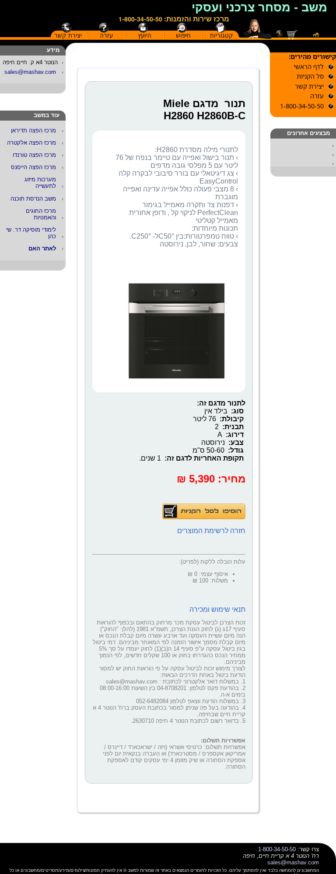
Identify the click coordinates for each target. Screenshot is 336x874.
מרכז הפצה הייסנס (33, 167)
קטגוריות (221, 35)
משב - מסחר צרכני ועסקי (259, 7)
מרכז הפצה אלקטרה (31, 142)
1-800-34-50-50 (140, 18)
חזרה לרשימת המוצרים (211, 530)
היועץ (144, 35)
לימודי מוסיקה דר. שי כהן (31, 232)
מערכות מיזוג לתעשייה (40, 182)
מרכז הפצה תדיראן (33, 130)
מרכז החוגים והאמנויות (41, 214)
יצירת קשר (68, 35)
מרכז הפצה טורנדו (34, 155)
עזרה (106, 35)
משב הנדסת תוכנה (33, 198)
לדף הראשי (309, 66)
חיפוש (183, 35)
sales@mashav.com (30, 72)
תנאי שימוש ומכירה (217, 609)
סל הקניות (310, 76)
